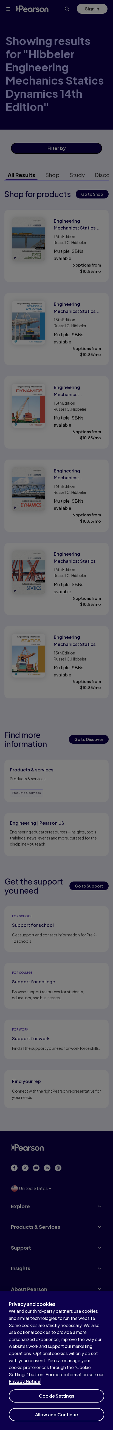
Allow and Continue (56, 1414)
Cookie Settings (56, 1396)
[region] (56, 1360)
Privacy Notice (24, 1381)
